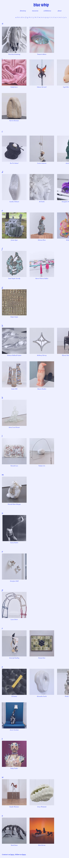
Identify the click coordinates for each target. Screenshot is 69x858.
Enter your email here (29, 429)
